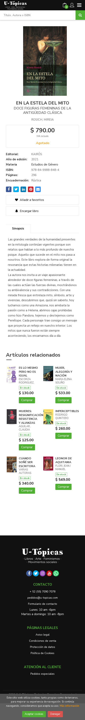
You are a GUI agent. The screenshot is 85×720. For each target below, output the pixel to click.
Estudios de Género (44, 164)
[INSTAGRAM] (42, 573)
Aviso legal (43, 635)
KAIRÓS (36, 154)
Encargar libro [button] (29, 211)
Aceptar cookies (34, 714)
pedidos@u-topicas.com (42, 598)
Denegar (55, 714)
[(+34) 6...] (56, 573)
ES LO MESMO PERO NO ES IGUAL (28, 371)
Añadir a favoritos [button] (31, 200)
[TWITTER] (36, 573)
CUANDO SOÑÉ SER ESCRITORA (27, 462)
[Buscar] (80, 15)
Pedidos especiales (42, 674)
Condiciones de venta (42, 641)
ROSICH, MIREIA (42, 120)
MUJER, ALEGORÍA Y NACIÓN (63, 371)
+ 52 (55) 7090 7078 (42, 591)
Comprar (27, 400)
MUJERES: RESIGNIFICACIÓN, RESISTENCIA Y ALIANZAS (31, 417)
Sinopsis (18, 228)
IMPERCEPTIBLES (67, 411)
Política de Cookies (42, 653)
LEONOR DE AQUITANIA (63, 460)
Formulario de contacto (42, 604)
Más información (69, 706)
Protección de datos (42, 647)
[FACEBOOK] (29, 573)
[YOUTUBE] (49, 573)
